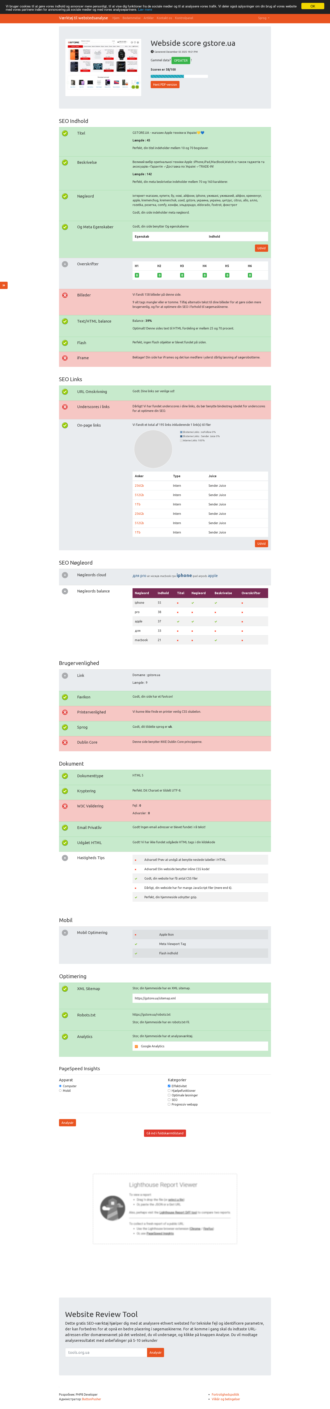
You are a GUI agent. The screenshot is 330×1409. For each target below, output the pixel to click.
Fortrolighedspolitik (225, 1394)
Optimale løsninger (185, 1095)
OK (313, 6)
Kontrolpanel (184, 18)
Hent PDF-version (165, 84)
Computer (70, 1086)
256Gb (139, 485)
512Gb (139, 495)
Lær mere (145, 9)
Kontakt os (164, 18)
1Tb (137, 504)
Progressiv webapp (185, 1104)
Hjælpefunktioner (184, 1090)
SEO (174, 1100)
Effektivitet (179, 1086)
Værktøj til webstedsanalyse (83, 18)
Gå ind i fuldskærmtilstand (165, 1133)
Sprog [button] (262, 18)
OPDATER (181, 60)
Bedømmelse (132, 18)
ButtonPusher (91, 1399)
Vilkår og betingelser (226, 1399)
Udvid (261, 248)
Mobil (67, 1090)
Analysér (67, 1122)
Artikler (149, 18)
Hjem (116, 18)
